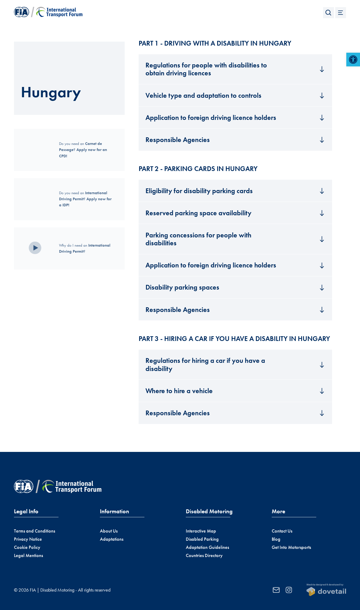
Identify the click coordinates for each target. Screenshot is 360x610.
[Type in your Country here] (328, 12)
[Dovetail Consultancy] (326, 590)
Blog (276, 539)
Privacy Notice (28, 539)
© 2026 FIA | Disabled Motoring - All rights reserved (62, 590)
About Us (109, 531)
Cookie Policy (27, 547)
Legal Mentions (28, 555)
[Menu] (340, 12)
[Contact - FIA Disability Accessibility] (276, 590)
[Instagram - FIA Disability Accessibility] (289, 590)
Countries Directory (204, 555)
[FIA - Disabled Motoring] (48, 12)
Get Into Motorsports (291, 547)
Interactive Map (201, 531)
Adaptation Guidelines (207, 547)
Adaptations (111, 539)
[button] (353, 59)
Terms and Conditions (34, 531)
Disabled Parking (202, 539)
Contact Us (282, 531)
